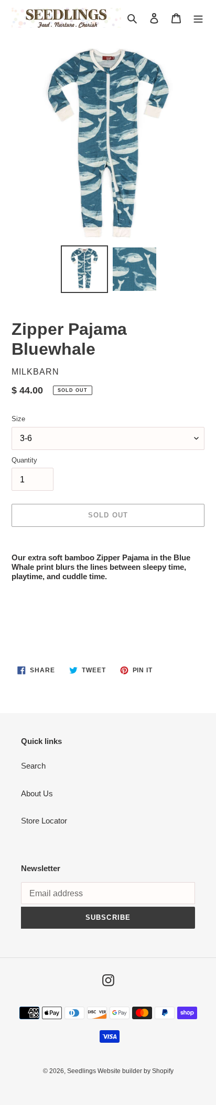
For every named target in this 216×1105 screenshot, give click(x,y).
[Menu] (198, 18)
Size (18, 419)
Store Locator (44, 820)
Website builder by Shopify (136, 1071)
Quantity (24, 460)
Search (33, 765)
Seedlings (82, 1071)
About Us (37, 793)
